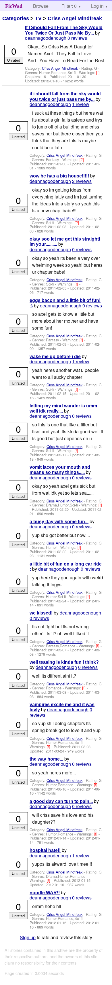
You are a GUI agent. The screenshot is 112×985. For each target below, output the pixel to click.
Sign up (28, 937)
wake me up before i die (55, 356)
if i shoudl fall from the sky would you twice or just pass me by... (65, 96)
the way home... (46, 759)
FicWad (13, 6)
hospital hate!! (45, 850)
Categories (15, 18)
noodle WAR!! (45, 892)
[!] (98, 72)
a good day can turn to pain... (61, 801)
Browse (41, 6)
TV (38, 18)
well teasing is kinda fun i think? (64, 662)
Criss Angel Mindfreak (75, 18)
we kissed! (41, 612)
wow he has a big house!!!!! (59, 175)
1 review (80, 104)
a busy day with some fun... (59, 521)
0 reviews (77, 38)
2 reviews (82, 181)
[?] (82, 159)
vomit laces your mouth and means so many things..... (60, 470)
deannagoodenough (45, 38)
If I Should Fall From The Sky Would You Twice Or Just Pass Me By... (64, 30)
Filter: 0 (69, 6)
